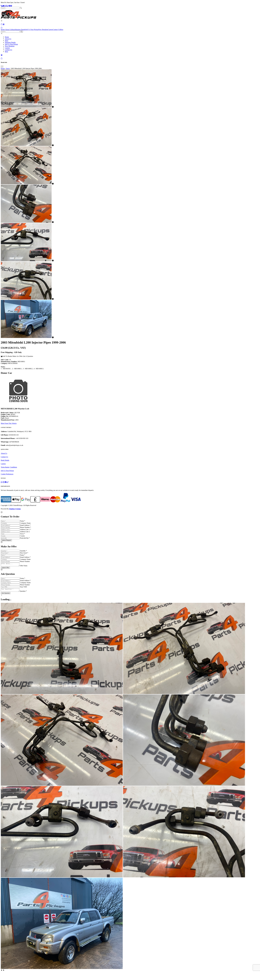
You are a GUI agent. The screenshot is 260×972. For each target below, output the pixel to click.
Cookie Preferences (7, 474)
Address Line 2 (25, 531)
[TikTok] (8, 6)
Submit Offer (5, 567)
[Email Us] (3, 6)
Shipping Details (20, 29)
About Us (8, 29)
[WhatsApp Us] (5, 6)
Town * (22, 534)
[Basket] (1, 28)
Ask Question (6, 593)
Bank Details (5, 460)
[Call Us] (1, 6)
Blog (61, 29)
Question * (23, 591)
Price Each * (24, 553)
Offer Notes (23, 566)
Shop (13, 29)
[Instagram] (6, 6)
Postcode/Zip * (25, 538)
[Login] (3, 24)
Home (3, 29)
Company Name (25, 523)
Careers (50, 29)
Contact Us (56, 29)
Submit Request (6, 540)
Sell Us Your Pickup (31, 29)
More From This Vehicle (9, 423)
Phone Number (25, 561)
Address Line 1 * (25, 529)
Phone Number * (25, 527)
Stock (8, 68)
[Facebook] (10, 6)
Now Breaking (43, 29)
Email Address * (25, 525)
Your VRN (23, 587)
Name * (22, 521)
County (22, 536)
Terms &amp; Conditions (9, 467)
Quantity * (23, 551)
